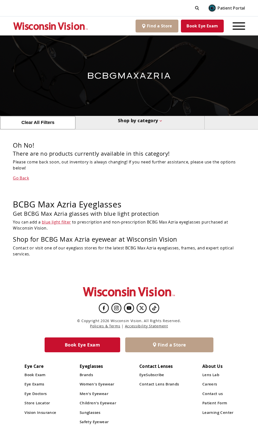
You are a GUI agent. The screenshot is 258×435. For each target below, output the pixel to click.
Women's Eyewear (97, 384)
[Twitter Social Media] (141, 308)
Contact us (212, 393)
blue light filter (56, 222)
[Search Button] (197, 8)
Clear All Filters (37, 122)
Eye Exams (34, 384)
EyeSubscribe (151, 374)
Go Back (21, 178)
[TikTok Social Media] (154, 308)
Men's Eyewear (94, 393)
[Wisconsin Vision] (50, 26)
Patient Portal (231, 8)
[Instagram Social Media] (116, 308)
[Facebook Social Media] (104, 308)
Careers (209, 384)
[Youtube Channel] (129, 308)
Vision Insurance (40, 412)
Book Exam (35, 374)
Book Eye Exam (202, 26)
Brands (86, 374)
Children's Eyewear (98, 403)
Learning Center (218, 412)
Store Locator (37, 403)
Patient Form (214, 403)
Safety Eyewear (94, 421)
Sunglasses (90, 412)
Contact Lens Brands (159, 384)
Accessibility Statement (146, 326)
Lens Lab (210, 374)
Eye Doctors (35, 393)
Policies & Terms (105, 326)
